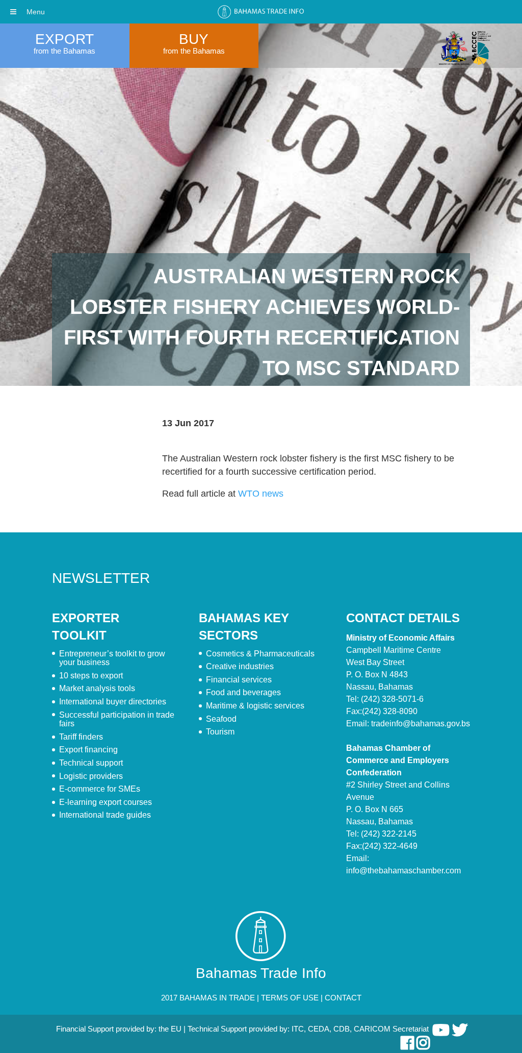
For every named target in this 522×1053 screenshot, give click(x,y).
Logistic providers (91, 776)
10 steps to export (91, 675)
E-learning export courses (105, 802)
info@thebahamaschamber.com (403, 870)
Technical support (91, 762)
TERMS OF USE (290, 997)
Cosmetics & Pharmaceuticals (260, 653)
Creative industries (240, 666)
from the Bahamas (64, 50)
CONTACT (343, 997)
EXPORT (64, 39)
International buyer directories (112, 701)
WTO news (260, 493)
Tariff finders (81, 736)
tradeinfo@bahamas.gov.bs (420, 723)
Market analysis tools (97, 688)
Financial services (239, 679)
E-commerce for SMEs (99, 789)
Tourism (220, 731)
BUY (193, 39)
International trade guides (105, 815)
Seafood (221, 719)
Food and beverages (243, 692)
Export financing (88, 749)
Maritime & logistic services (255, 705)
